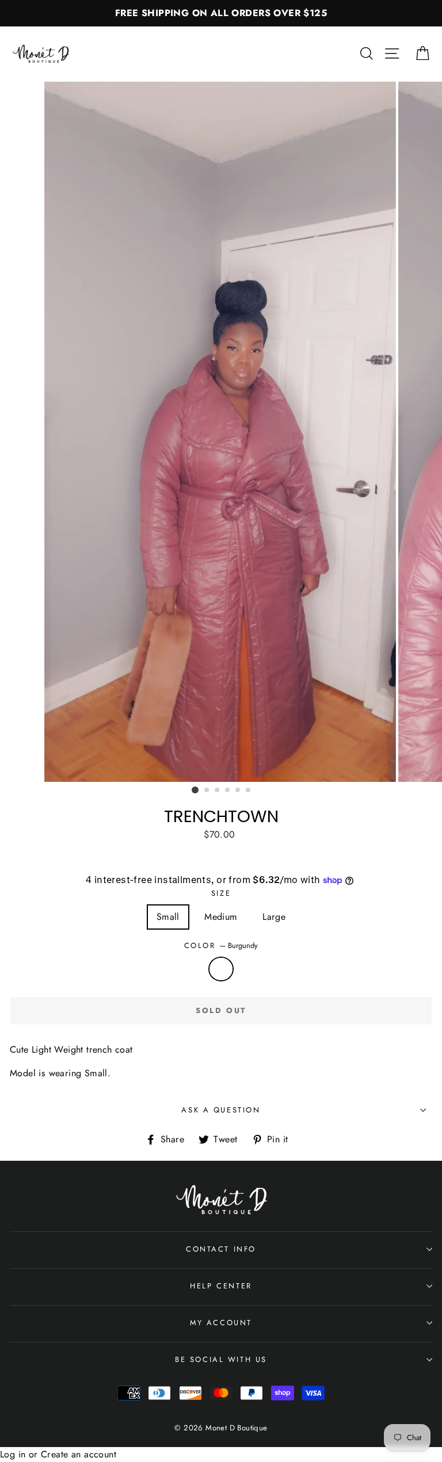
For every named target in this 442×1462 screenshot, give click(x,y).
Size (221, 893)
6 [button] (249, 790)
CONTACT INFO (221, 1249)
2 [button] (207, 790)
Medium (220, 916)
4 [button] (228, 790)
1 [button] (195, 789)
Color (221, 945)
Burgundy (221, 969)
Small (168, 916)
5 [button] (238, 790)
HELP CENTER (221, 1285)
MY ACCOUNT (221, 1322)
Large (273, 916)
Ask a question (220, 1109)
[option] (221, 13)
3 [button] (217, 790)
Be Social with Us (221, 1359)
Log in (12, 1454)
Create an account (78, 1454)
